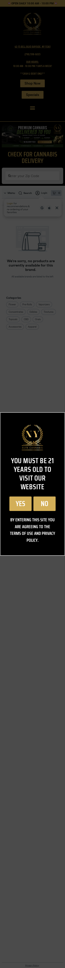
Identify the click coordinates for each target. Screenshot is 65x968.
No (44, 504)
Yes (20, 504)
